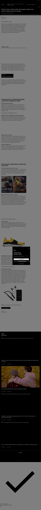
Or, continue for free (21, 263)
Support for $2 (21, 259)
